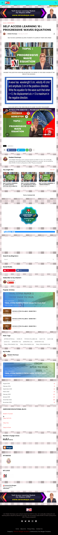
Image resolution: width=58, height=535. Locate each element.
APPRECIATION (9, 339)
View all (52, 169)
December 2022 (29, 399)
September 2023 (29, 389)
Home (4, 23)
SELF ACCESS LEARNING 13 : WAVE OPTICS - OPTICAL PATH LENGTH (10, 184)
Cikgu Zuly (6, 423)
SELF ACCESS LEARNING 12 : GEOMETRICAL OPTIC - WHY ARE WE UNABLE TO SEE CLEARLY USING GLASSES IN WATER (29, 184)
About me (23, 529)
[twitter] (25, 521)
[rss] (36, 521)
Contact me (39, 529)
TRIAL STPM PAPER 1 (11, 344)
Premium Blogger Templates (21, 531)
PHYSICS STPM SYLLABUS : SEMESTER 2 (24, 326)
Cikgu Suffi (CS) (7, 418)
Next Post (53, 201)
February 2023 (29, 394)
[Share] (53, 34)
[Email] (30, 150)
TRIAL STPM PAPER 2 (27, 344)
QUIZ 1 (42, 339)
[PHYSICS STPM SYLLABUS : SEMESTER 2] (7, 327)
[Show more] (33, 150)
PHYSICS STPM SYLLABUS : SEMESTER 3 (24, 311)
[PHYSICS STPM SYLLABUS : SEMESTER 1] (7, 319)
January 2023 (29, 397)
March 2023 (29, 391)
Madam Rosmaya (13, 355)
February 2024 (29, 386)
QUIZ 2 (50, 339)
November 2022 (29, 402)
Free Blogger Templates (44, 531)
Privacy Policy (31, 529)
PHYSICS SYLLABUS (30, 339)
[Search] (55, 2)
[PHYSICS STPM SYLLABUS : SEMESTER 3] (7, 312)
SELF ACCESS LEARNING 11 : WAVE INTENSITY (47, 183)
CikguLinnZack (7, 427)
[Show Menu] (2, 2)
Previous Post (6, 201)
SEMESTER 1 (16, 341)
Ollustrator (6, 488)
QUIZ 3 (6, 341)
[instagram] (32, 521)
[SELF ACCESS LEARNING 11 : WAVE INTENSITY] (47, 177)
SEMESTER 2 (27, 341)
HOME (19, 339)
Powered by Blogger (10, 485)
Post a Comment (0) (29, 195)
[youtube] (29, 521)
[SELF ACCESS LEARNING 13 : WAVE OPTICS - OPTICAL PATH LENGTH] (11, 177)
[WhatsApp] (27, 150)
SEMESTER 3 (10, 23)
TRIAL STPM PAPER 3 (43, 344)
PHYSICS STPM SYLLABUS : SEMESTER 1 (24, 318)
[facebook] (22, 521)
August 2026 (29, 383)
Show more (10, 356)
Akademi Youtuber (8, 413)
